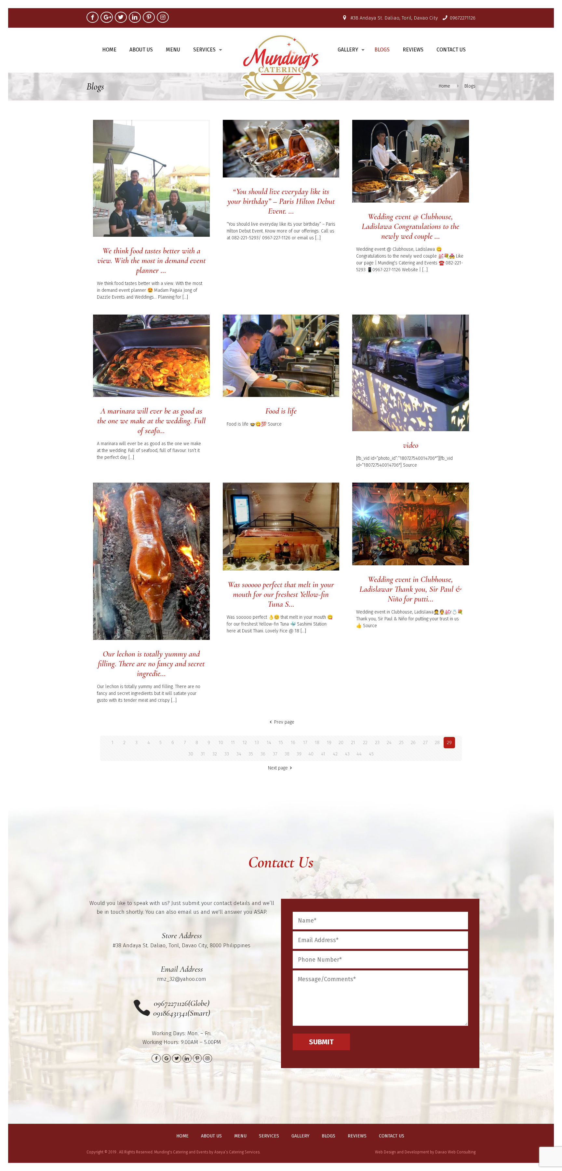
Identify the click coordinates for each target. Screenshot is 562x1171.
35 (250, 754)
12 (245, 742)
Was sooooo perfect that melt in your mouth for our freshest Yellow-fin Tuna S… (281, 594)
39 (299, 754)
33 (226, 754)
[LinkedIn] (135, 17)
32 (214, 754)
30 (190, 754)
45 (371, 754)
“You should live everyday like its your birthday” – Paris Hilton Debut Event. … (281, 201)
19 (329, 742)
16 (293, 742)
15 (281, 742)
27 (425, 742)
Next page (278, 768)
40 (311, 754)
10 (221, 742)
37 (275, 754)
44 (359, 754)
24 (389, 742)
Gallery (300, 1136)
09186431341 (170, 1013)
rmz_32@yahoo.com (181, 979)
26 (413, 742)
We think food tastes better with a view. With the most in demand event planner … (151, 260)
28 (437, 742)
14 (269, 742)
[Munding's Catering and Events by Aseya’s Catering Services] (281, 67)
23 (377, 742)
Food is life (281, 411)
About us (211, 1136)
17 (305, 742)
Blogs (328, 1136)
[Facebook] (93, 17)
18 (317, 742)
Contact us (391, 1136)
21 (353, 742)
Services (269, 1136)
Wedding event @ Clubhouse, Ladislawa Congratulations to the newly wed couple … (410, 226)
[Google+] (106, 17)
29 (449, 742)
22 (365, 742)
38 (287, 754)
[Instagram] (163, 17)
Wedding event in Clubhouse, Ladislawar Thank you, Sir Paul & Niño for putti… (410, 589)
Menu (240, 1136)
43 (347, 754)
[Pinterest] (149, 17)
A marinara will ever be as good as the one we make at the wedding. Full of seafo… (151, 420)
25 (401, 742)
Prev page (284, 722)
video (410, 445)
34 (238, 754)
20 (341, 742)
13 (257, 742)
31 (203, 754)
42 (335, 754)
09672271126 (462, 18)
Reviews (357, 1136)
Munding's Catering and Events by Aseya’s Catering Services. (207, 1152)
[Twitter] (121, 17)
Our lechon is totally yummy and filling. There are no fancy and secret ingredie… (151, 663)
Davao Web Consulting (455, 1152)
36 (263, 754)
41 (323, 754)
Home (444, 86)
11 (233, 742)
